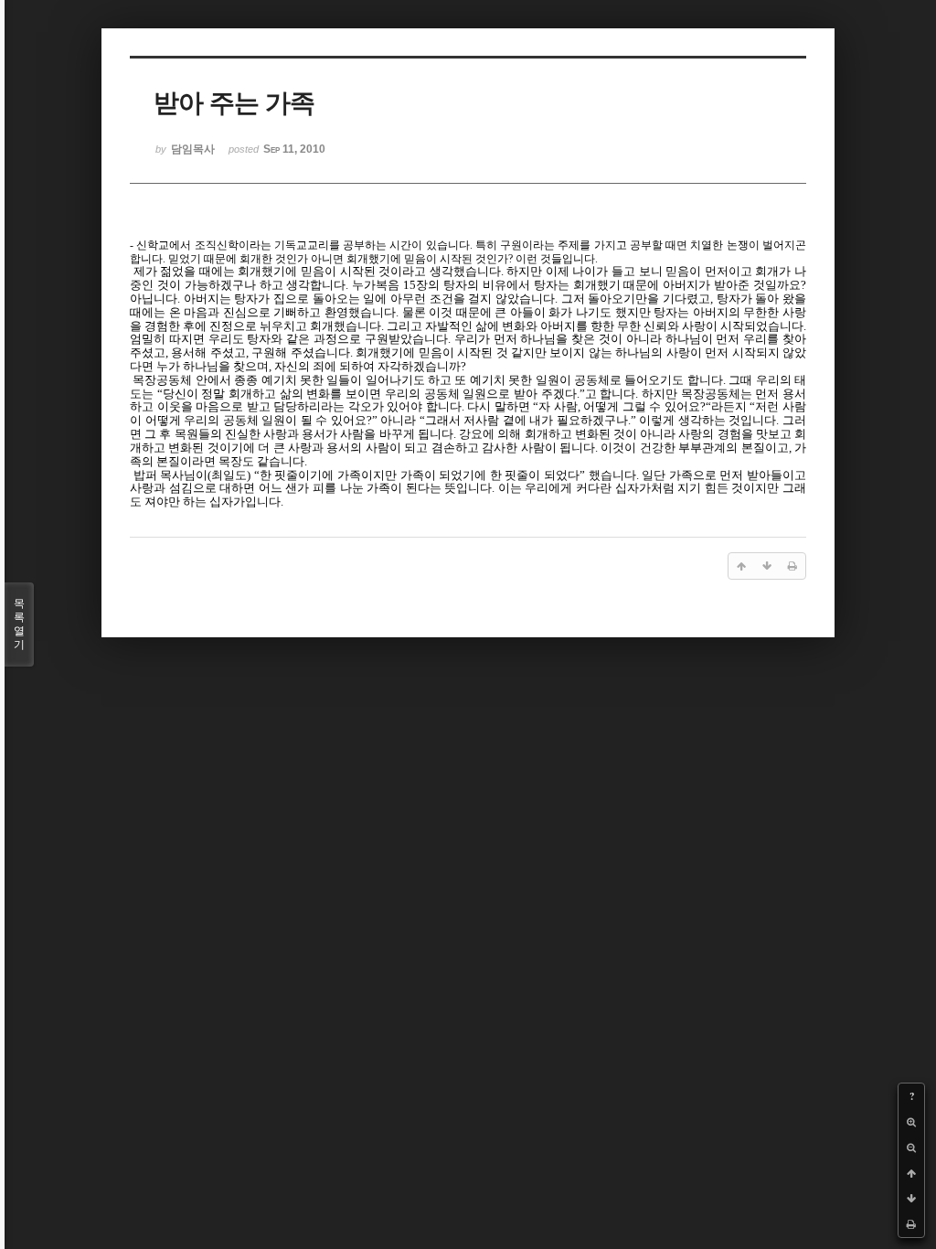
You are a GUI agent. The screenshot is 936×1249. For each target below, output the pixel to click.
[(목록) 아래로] (911, 1199)
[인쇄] (911, 1224)
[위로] (911, 1173)
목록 (19, 624)
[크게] (911, 1122)
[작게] (911, 1147)
